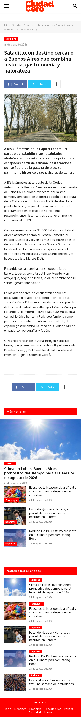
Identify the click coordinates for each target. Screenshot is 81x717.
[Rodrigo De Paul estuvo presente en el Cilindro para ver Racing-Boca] (15, 538)
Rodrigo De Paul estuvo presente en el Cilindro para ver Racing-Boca (52, 535)
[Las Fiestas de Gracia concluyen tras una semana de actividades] (15, 682)
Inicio (7, 25)
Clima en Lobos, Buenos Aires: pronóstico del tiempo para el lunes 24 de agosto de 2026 (39, 473)
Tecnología (11, 500)
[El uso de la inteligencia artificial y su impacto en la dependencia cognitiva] (15, 494)
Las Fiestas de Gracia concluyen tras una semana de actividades (51, 682)
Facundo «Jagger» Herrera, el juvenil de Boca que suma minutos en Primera (49, 513)
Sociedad (16, 25)
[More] (56, 84)
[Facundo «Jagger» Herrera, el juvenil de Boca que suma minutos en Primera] (15, 516)
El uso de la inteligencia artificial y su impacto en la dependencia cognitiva (52, 491)
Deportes (10, 521)
